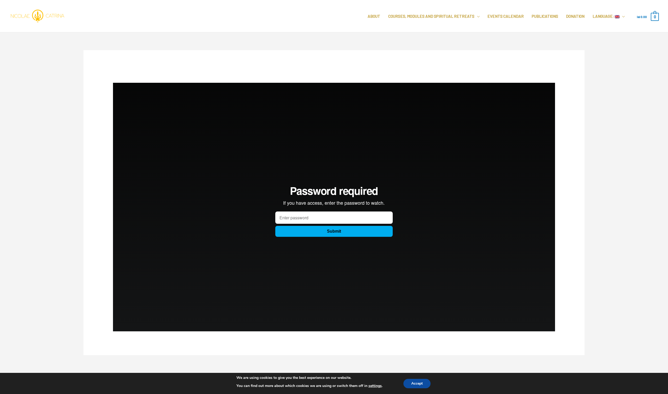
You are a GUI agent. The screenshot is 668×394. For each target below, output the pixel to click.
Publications (545, 16)
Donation (575, 16)
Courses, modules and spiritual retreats (431, 16)
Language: (604, 16)
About (374, 16)
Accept (417, 383)
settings (375, 385)
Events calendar (505, 16)
